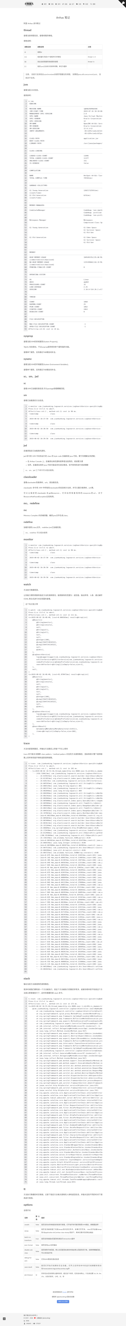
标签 (86, 4)
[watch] (101, 584)
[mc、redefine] (101, 503)
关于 (73, 4)
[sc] (101, 383)
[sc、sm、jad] (101, 376)
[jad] (101, 445)
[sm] (101, 395)
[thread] (101, 30)
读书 (59, 4)
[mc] (101, 510)
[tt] (101, 1189)
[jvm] (101, 84)
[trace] (101, 743)
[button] (4, 1318)
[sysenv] (101, 359)
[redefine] (101, 522)
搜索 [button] (94, 4)
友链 (66, 4)
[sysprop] (101, 336)
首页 (45, 4)
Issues (65, 1292)
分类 (80, 4)
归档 (52, 4)
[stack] (101, 978)
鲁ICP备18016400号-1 (30, 1315)
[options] (101, 1205)
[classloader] (101, 477)
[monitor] (101, 539)
